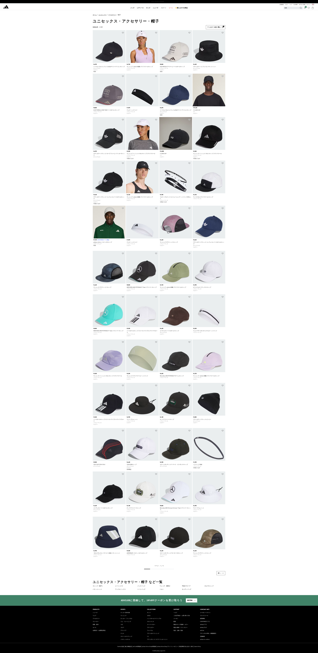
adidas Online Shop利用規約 (149, 646)
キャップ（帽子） (98, 586)
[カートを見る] (313, 8)
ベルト (162, 589)
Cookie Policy (197, 646)
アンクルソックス (120, 589)
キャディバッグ (186, 589)
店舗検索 (282, 4)
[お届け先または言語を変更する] (313, 4)
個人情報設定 (128, 646)
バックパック (141, 586)
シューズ (155, 8)
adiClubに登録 (302, 4)
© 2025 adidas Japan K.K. (159, 650)
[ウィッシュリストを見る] (309, 8)
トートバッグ (141, 589)
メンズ (132, 8)
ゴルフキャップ (209, 586)
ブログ (286, 4)
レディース (140, 8)
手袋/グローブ (186, 586)
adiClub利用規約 (137, 646)
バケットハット (97, 589)
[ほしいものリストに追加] (123, 33)
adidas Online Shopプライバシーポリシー (168, 646)
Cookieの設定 (120, 646)
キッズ (148, 8)
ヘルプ (290, 4)
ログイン (309, 4)
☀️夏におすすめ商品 (181, 8)
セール (171, 8)
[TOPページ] (6, 7)
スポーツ (163, 8)
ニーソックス (119, 586)
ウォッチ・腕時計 (165, 586)
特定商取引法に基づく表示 (186, 646)
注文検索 (295, 4)
